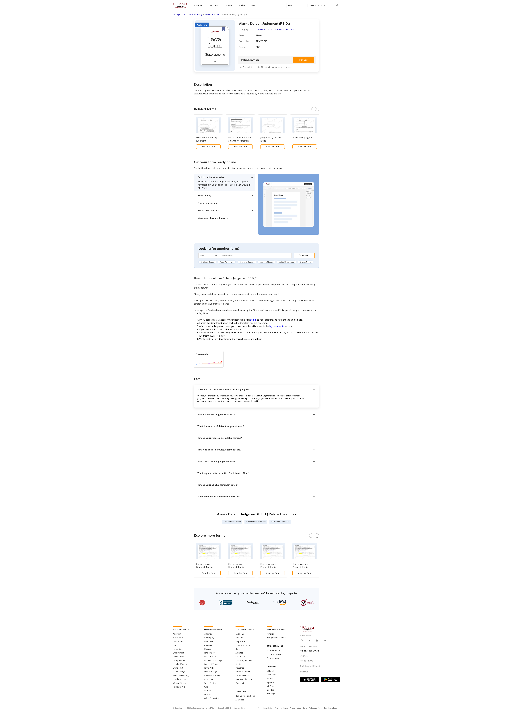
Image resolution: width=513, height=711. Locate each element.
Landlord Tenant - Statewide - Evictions (275, 29)
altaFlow (270, 686)
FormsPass (272, 674)
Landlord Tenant (180, 664)
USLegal (270, 671)
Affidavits (208, 634)
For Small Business (275, 654)
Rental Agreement (226, 262)
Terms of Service (281, 708)
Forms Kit (240, 683)
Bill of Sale (208, 641)
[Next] (317, 109)
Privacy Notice (295, 708)
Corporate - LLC (211, 645)
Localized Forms (243, 675)
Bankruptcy (178, 637)
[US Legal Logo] (307, 628)
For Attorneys (273, 658)
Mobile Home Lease (286, 262)
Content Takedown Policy (312, 708)
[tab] (224, 182)
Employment (178, 653)
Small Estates (210, 683)
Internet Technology (213, 660)
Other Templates (211, 698)
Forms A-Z (208, 694)
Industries (240, 668)
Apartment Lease (266, 262)
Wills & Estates (179, 683)
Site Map (239, 664)
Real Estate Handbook (245, 696)
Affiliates (239, 653)
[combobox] (297, 5)
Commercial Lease (247, 262)
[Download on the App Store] (309, 679)
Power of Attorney (212, 675)
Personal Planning (181, 675)
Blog (238, 649)
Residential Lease (207, 262)
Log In (253, 319)
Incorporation (179, 660)
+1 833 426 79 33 (309, 650)
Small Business (179, 679)
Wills (206, 687)
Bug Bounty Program (332, 708)
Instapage (271, 693)
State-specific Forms (244, 679)
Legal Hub (240, 634)
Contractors (178, 641)
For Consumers (273, 650)
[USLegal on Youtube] (325, 640)
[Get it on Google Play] (330, 679)
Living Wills (209, 668)
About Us (240, 637)
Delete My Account (244, 660)
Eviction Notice (305, 262)
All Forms (208, 690)
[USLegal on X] (302, 640)
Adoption (177, 634)
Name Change (179, 671)
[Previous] (311, 109)
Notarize (270, 634)
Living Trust (178, 668)
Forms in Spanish (243, 671)
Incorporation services (276, 637)
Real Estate (209, 679)
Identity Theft (179, 656)
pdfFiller (270, 678)
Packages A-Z (179, 687)
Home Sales (178, 649)
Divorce (176, 645)
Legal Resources (243, 645)
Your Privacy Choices (265, 708)
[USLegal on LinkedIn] (317, 640)
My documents (276, 326)
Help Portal (240, 641)
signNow (270, 682)
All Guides (240, 699)
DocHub (270, 690)
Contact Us (240, 656)
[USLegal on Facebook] (310, 640)
